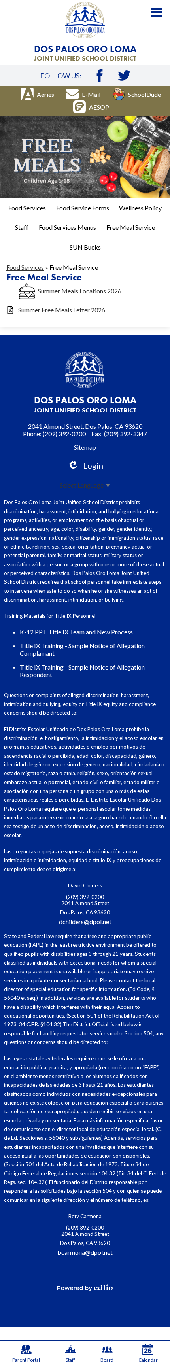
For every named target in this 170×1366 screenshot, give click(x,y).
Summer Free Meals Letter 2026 (61, 310)
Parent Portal (26, 1360)
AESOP (99, 107)
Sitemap (85, 447)
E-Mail (91, 94)
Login (85, 466)
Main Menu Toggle (156, 12)
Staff (70, 1360)
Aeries (45, 94)
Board (106, 1360)
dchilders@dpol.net (85, 921)
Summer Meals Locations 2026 (79, 291)
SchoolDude (144, 94)
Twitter (124, 75)
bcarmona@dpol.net (85, 1252)
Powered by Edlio (85, 1288)
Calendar (148, 1360)
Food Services (25, 267)
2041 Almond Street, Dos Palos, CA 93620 (85, 426)
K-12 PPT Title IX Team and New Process (76, 632)
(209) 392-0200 (64, 433)
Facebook (99, 75)
